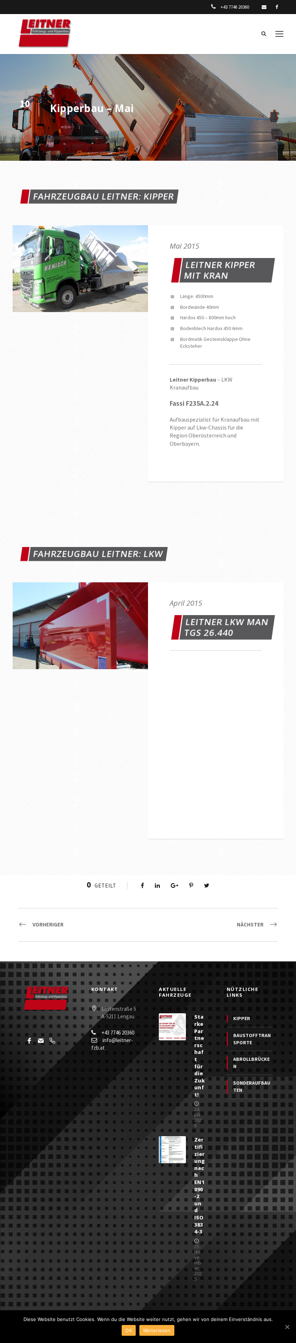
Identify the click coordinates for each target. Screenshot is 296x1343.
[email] (264, 7)
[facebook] (276, 7)
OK (128, 1330)
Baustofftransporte (252, 1039)
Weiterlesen (157, 1330)
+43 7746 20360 (235, 7)
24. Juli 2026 (198, 1117)
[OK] (287, 1326)
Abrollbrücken (251, 1062)
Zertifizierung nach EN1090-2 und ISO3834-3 (199, 1185)
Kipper (241, 1018)
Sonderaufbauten (251, 1086)
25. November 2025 (198, 1262)
